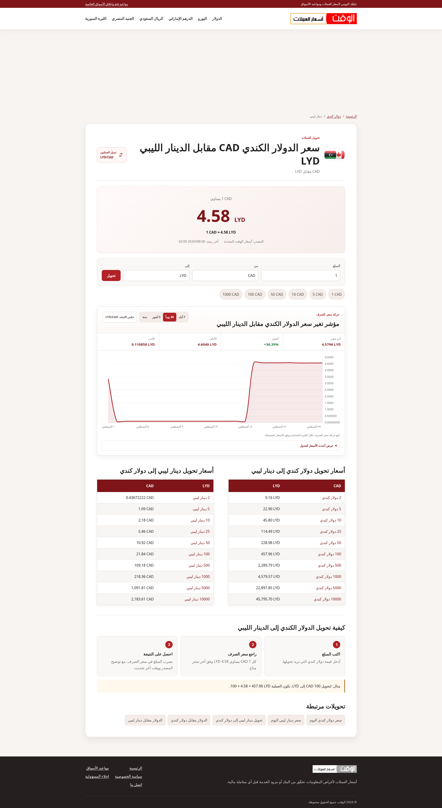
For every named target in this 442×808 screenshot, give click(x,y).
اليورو (202, 18)
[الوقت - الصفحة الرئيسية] (324, 18)
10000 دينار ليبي (197, 599)
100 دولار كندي (329, 553)
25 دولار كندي (330, 531)
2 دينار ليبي (201, 497)
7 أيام (182, 317)
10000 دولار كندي (327, 599)
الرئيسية (351, 116)
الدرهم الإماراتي (180, 18)
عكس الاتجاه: (119, 317)
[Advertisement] (221, 64)
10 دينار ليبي (200, 520)
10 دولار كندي (330, 520)
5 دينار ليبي (201, 508)
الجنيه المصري (123, 18)
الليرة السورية (95, 18)
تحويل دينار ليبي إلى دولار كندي (239, 720)
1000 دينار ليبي (198, 576)
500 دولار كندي (329, 565)
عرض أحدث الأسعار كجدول (316, 445)
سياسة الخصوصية (128, 776)
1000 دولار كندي (328, 576)
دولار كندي (334, 116)
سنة (144, 317)
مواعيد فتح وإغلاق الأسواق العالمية (106, 4)
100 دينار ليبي (199, 553)
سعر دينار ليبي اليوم (286, 720)
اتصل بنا (136, 784)
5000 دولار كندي (328, 587)
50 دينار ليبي (200, 542)
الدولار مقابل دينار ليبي (145, 720)
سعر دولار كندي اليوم (326, 720)
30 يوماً (170, 317)
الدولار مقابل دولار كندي (189, 720)
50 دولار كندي (330, 542)
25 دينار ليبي (200, 531)
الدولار (217, 18)
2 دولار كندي (331, 497)
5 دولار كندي (331, 508)
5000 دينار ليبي (198, 587)
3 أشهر (156, 317)
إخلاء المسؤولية (97, 776)
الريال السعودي (151, 18)
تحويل (111, 275)
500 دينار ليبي (199, 565)
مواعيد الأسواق (97, 767)
